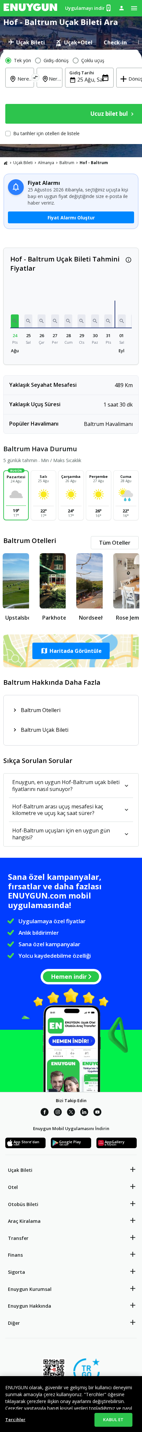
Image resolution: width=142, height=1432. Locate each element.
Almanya (46, 162)
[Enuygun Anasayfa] (30, 8)
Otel (13, 1187)
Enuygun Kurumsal (30, 1289)
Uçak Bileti (23, 162)
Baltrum (66, 162)
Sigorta (16, 1272)
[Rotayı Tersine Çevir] (35, 78)
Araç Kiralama (24, 1221)
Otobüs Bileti (23, 1204)
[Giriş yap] (121, 7)
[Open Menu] (134, 8)
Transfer (18, 1238)
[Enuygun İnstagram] (58, 1113)
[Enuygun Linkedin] (84, 1113)
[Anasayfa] (5, 162)
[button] (15, 321)
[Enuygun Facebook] (45, 1113)
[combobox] (24, 83)
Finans (15, 1255)
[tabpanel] (71, 97)
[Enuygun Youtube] (97, 1113)
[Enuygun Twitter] (71, 1113)
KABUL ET (113, 1419)
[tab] (26, 42)
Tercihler (15, 1419)
